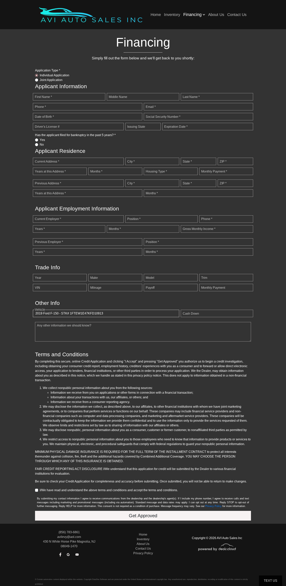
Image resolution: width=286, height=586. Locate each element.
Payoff (150, 287)
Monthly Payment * (214, 171)
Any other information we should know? (64, 325)
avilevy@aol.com (69, 536)
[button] (194, 14)
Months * (96, 171)
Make (94, 277)
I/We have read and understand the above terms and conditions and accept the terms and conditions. (109, 490)
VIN (37, 287)
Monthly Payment (213, 287)
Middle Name (118, 97)
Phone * (40, 106)
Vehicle (40, 309)
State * (187, 161)
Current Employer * (48, 219)
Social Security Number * (163, 116)
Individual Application (54, 75)
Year (38, 277)
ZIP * (223, 161)
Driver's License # (47, 126)
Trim (204, 277)
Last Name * (191, 97)
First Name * (43, 97)
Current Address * (47, 161)
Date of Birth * (44, 116)
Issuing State (136, 126)
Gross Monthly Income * (199, 229)
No (42, 144)
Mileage (95, 287)
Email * (151, 106)
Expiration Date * (176, 126)
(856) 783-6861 (69, 532)
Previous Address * (48, 183)
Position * (133, 219)
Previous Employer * (49, 242)
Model (150, 277)
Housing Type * (156, 171)
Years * (40, 229)
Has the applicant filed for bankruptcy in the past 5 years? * (75, 135)
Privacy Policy (213, 506)
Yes (42, 140)
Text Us (270, 580)
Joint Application (51, 80)
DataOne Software (99, 579)
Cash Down (191, 313)
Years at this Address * (50, 171)
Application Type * (47, 70)
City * (131, 161)
